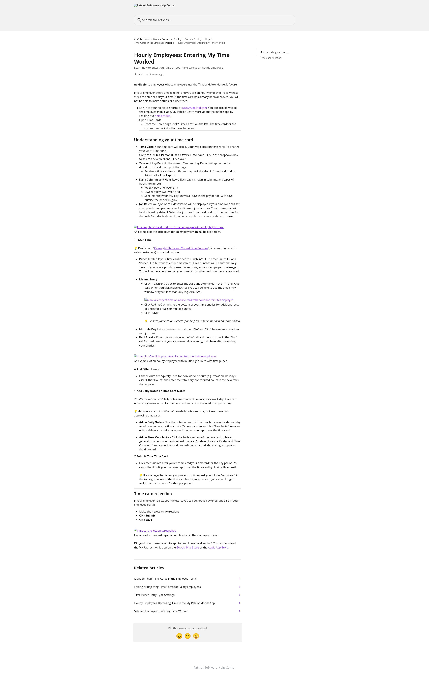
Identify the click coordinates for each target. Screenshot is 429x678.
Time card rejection (270, 57)
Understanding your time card (276, 52)
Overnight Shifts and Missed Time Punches (181, 248)
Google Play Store (188, 547)
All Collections (141, 39)
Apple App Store (218, 547)
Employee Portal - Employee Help (191, 39)
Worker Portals (161, 39)
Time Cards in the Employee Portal (153, 42)
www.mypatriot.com (194, 108)
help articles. (162, 116)
